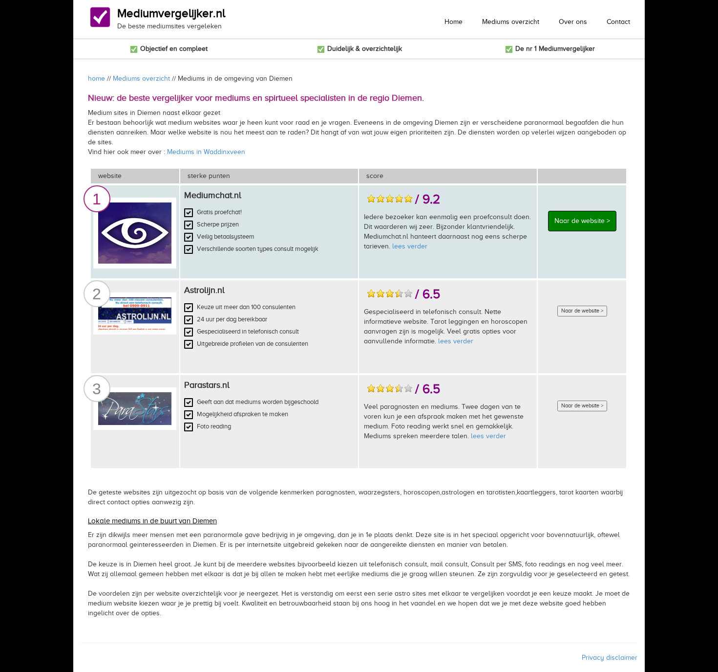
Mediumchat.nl (212, 195)
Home (453, 21)
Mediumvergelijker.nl (171, 13)
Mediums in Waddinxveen (206, 152)
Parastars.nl (207, 385)
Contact (618, 21)
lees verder (409, 246)
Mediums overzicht (510, 21)
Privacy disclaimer (609, 657)
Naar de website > (582, 220)
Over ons (573, 21)
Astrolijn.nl (204, 290)
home (96, 78)
